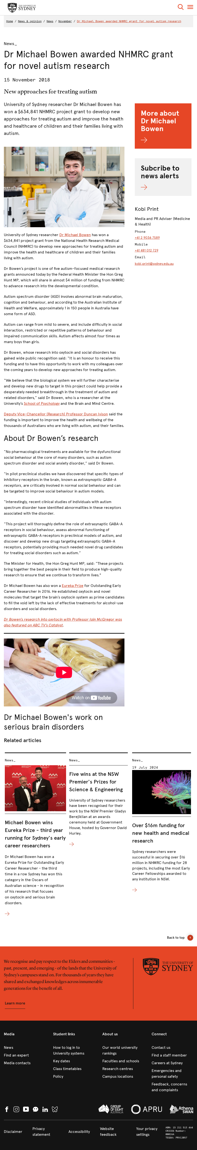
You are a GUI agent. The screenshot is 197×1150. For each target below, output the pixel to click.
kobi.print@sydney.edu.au (154, 264)
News (50, 21)
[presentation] (35, 834)
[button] (181, 8)
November (65, 21)
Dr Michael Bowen (75, 235)
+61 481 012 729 (146, 250)
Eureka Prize (72, 585)
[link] (24, 1047)
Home (9, 21)
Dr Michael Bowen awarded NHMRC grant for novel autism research (129, 21)
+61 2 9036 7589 (147, 238)
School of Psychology (42, 403)
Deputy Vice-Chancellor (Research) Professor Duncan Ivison (56, 414)
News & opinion (30, 21)
